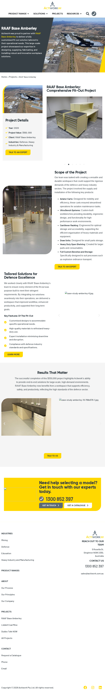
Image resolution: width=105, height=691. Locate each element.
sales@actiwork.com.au (92, 573)
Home (4, 76)
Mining (4, 540)
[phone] (94, 13)
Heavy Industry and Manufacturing (17, 560)
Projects (13, 76)
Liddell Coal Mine (9, 625)
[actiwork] (52, 5)
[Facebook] (85, 687)
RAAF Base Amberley (11, 618)
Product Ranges (10, 570)
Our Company (7, 601)
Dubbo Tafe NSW (9, 631)
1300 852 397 (94, 566)
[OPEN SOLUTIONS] (47, 13)
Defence (5, 546)
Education (6, 553)
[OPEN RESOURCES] (81, 13)
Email (4, 668)
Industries (7, 533)
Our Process (7, 588)
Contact (6, 648)
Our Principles (8, 594)
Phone (4, 662)
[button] (64, 164)
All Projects (6, 638)
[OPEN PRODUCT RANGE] (28, 13)
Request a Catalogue (11, 655)
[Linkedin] (100, 687)
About (4, 581)
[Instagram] (92, 687)
